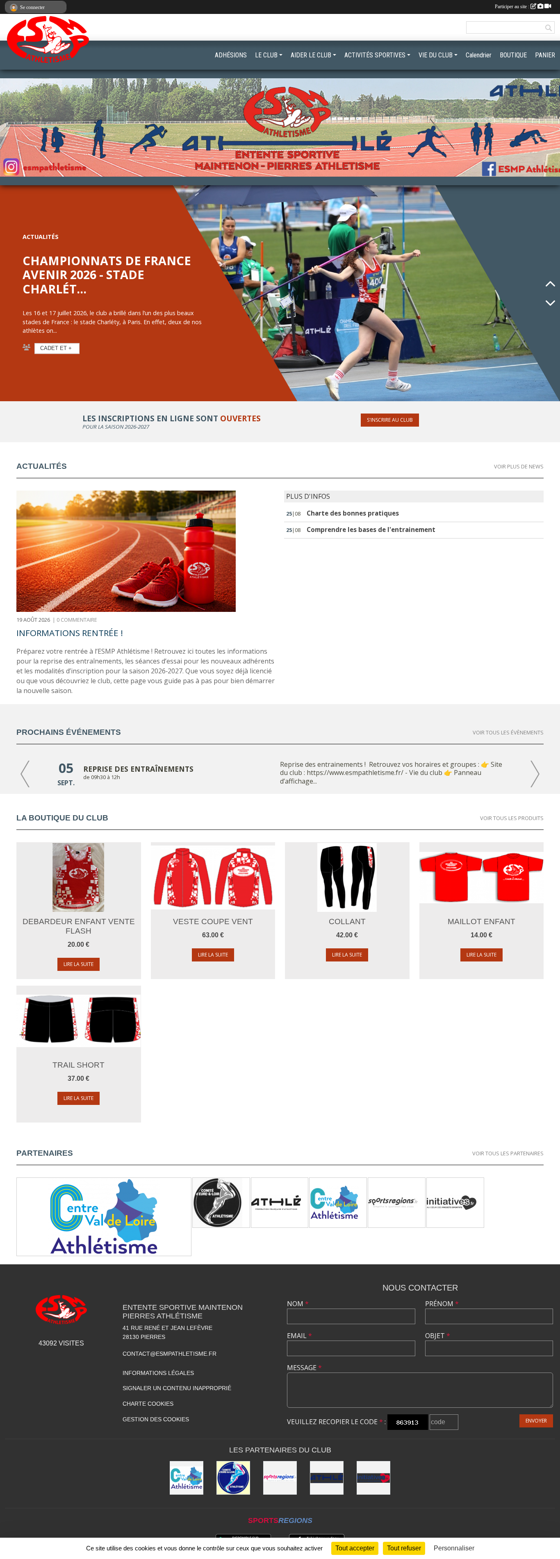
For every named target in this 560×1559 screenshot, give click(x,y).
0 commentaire (77, 619)
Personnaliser (454, 1548)
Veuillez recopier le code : (336, 1421)
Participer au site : (512, 6)
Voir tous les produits (512, 818)
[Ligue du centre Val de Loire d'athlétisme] (104, 1217)
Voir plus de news (519, 466)
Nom (298, 1303)
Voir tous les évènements (508, 732)
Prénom (442, 1303)
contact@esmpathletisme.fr (169, 1353)
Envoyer (536, 1420)
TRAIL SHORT (78, 1065)
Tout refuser (404, 1548)
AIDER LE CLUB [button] (311, 55)
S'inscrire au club (390, 419)
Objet (437, 1335)
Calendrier (479, 55)
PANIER (545, 55)
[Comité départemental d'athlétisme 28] (217, 1202)
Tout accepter (354, 1548)
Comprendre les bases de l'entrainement (371, 529)
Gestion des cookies (156, 1419)
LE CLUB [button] (266, 55)
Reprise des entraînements (138, 769)
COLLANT (347, 921)
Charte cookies (148, 1403)
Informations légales (158, 1373)
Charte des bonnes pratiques (353, 513)
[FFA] (276, 1202)
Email (299, 1335)
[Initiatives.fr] (451, 1202)
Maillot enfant (481, 921)
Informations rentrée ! (69, 633)
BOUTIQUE (513, 55)
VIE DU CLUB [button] (436, 55)
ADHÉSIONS (231, 55)
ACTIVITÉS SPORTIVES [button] (374, 55)
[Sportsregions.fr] (393, 1202)
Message (304, 1367)
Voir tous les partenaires (508, 1153)
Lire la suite (78, 964)
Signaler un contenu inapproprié (177, 1388)
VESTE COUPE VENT (213, 921)
